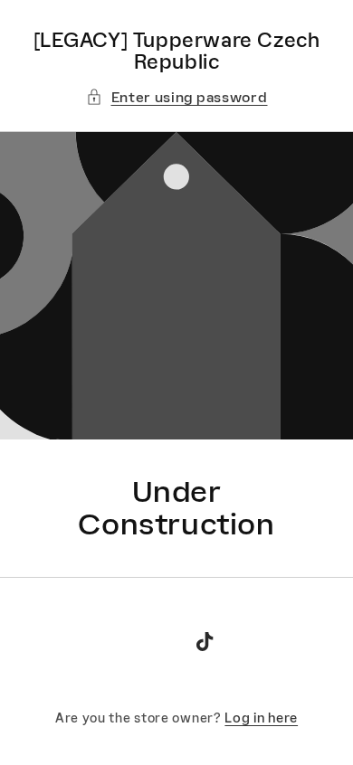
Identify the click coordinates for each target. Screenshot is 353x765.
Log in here (261, 718)
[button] (177, 97)
